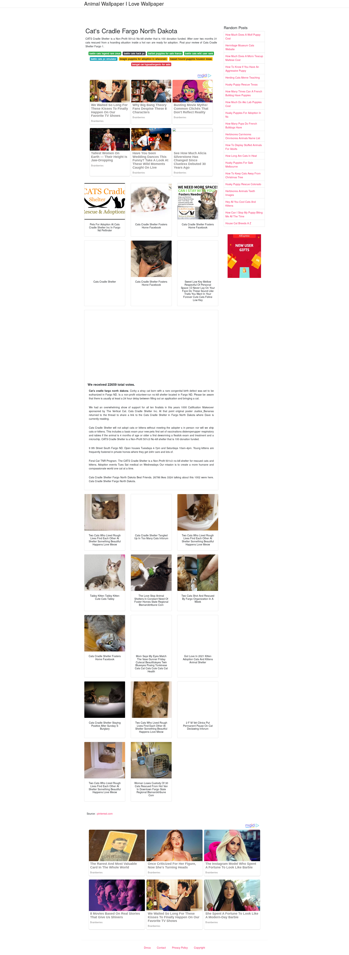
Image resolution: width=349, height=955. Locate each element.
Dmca (147, 947)
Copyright (199, 947)
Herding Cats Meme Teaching (242, 77)
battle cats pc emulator (103, 59)
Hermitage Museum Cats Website (239, 47)
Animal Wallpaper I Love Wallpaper (124, 3)
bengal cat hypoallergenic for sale (151, 64)
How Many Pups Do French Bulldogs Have (241, 125)
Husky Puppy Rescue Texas (241, 84)
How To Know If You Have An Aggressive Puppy (242, 68)
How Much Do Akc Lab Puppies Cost (243, 104)
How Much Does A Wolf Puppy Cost (242, 36)
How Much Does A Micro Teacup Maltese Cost (244, 58)
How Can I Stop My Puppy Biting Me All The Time (244, 214)
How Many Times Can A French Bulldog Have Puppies (243, 93)
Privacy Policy (180, 947)
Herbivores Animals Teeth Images (240, 193)
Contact (161, 947)
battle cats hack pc (134, 53)
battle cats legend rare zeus (104, 53)
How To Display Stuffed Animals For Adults (243, 147)
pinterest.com (105, 813)
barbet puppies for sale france (165, 53)
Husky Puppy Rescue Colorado (243, 184)
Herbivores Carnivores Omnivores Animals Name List (242, 136)
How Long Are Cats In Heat (241, 155)
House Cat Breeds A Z (238, 223)
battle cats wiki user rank (199, 53)
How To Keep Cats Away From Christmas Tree (243, 175)
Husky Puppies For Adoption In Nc (243, 114)
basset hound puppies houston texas (191, 59)
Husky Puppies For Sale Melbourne (239, 164)
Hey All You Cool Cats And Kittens (240, 203)
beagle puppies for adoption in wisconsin (143, 59)
